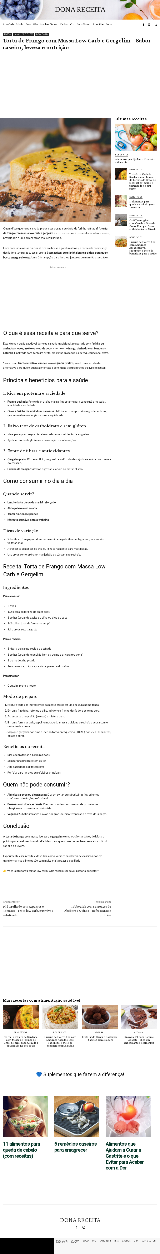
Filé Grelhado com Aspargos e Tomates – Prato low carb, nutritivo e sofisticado (28, 911)
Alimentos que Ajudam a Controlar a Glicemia (135, 161)
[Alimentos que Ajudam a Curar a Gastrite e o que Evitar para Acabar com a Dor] (128, 1116)
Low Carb (42, 34)
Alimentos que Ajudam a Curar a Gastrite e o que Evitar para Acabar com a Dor (125, 1156)
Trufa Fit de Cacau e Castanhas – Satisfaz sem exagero (100, 1038)
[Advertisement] (80, 79)
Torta (7, 34)
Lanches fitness (23, 34)
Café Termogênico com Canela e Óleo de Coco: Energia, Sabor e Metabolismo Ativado (142, 224)
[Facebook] (143, 24)
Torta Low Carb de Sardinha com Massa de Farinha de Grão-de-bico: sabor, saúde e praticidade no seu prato (143, 181)
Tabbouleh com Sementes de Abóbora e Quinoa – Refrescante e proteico (87, 911)
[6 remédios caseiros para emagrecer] (77, 1116)
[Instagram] (149, 24)
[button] (156, 25)
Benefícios (121, 155)
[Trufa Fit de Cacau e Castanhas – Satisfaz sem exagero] (100, 1017)
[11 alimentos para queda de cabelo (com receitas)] (121, 201)
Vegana (99, 1032)
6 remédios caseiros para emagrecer (75, 1147)
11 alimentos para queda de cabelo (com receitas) (142, 204)
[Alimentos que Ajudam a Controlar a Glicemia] (136, 137)
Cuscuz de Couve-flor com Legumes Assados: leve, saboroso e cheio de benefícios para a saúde (143, 247)
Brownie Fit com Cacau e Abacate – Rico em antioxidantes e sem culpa (139, 1039)
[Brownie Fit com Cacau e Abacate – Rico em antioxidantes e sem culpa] (139, 1017)
